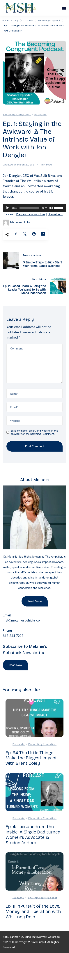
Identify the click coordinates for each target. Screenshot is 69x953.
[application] (34, 208)
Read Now (15, 665)
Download (55, 214)
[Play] (7, 208)
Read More (34, 601)
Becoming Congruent (17, 114)
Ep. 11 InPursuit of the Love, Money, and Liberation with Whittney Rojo (33, 911)
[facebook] (16, 233)
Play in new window (30, 214)
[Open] (64, 8)
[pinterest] (33, 233)
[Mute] (51, 208)
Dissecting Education (42, 744)
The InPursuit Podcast (42, 897)
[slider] (59, 207)
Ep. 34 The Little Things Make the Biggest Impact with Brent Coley (31, 758)
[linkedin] (43, 233)
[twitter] (24, 233)
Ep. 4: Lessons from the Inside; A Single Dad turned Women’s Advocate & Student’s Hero (33, 834)
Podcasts (40, 114)
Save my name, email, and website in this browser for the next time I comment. (34, 432)
